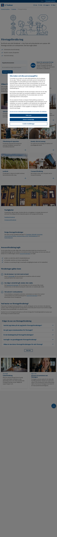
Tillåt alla (28, 115)
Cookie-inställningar (29, 124)
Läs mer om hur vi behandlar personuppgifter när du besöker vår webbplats (28, 111)
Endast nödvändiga (28, 119)
